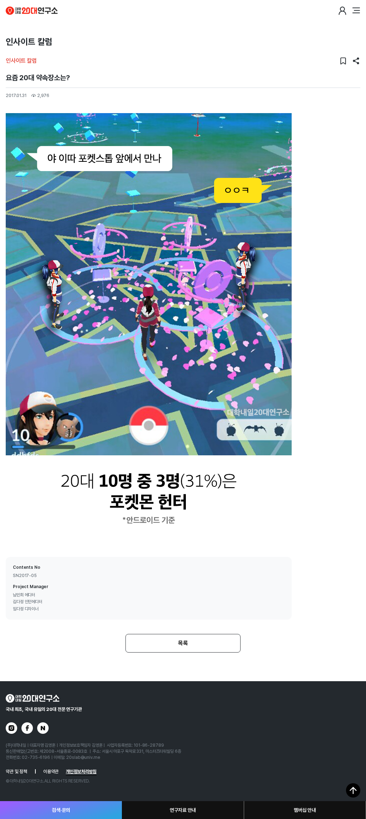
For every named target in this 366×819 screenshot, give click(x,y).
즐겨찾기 (343, 61)
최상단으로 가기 (353, 790)
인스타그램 (11, 728)
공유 (356, 61)
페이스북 (27, 728)
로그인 (342, 11)
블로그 (43, 728)
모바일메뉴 (356, 10)
